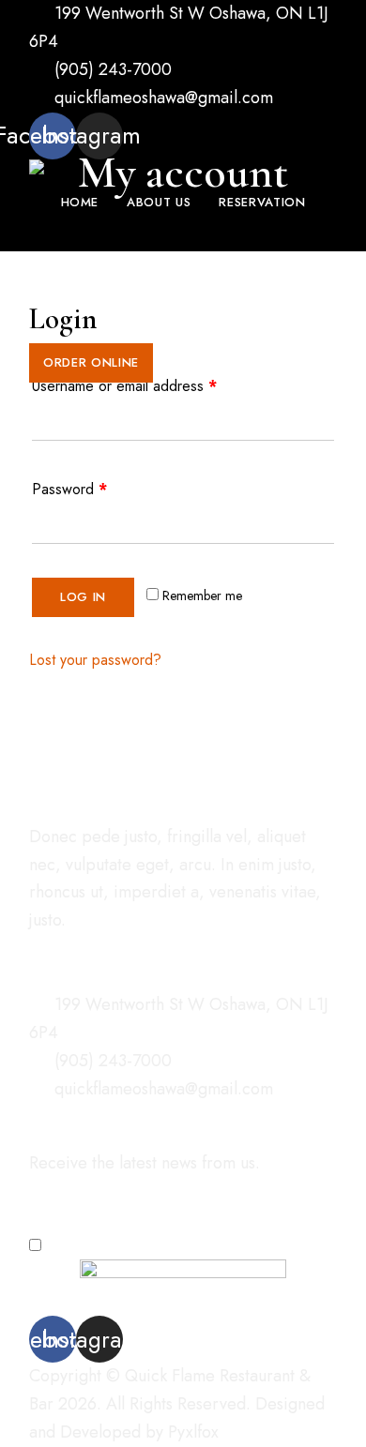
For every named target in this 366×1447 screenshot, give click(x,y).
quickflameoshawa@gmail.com (161, 97)
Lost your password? (95, 660)
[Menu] (48, 401)
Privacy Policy (165, 1245)
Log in (83, 597)
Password (69, 489)
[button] (91, 363)
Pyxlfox (193, 1432)
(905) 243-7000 (111, 69)
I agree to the (127, 1245)
